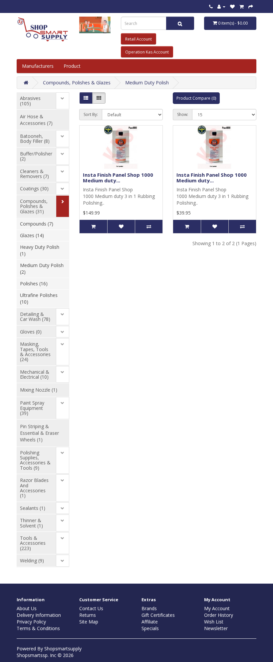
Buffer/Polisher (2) (36, 156)
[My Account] (221, 6)
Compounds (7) (36, 224)
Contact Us (91, 608)
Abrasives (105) (30, 100)
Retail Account (138, 39)
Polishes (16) (34, 283)
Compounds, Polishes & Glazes (77, 82)
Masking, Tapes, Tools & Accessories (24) (35, 351)
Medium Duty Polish (147, 82)
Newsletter (216, 628)
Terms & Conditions (38, 628)
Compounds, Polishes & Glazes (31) (34, 206)
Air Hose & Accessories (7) (36, 119)
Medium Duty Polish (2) (42, 268)
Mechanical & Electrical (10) (34, 374)
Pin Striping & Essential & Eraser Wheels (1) (39, 433)
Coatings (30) (34, 188)
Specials (150, 628)
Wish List (213, 621)
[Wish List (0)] (232, 6)
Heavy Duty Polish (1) (39, 250)
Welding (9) (32, 560)
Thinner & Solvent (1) (31, 522)
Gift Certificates (158, 615)
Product (73, 66)
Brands (149, 608)
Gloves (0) (31, 332)
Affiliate (149, 621)
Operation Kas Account (147, 52)
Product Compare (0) (196, 98)
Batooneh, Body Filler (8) (35, 138)
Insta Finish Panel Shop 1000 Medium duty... (118, 177)
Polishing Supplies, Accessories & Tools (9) (35, 460)
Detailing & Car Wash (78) (35, 316)
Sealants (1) (32, 508)
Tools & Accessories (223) (33, 543)
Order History (218, 615)
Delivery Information (39, 615)
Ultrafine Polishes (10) (39, 298)
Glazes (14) (32, 235)
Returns (87, 615)
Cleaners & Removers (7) (34, 173)
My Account (217, 608)
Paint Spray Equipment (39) (32, 408)
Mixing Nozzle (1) (38, 390)
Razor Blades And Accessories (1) (34, 488)
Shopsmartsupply (63, 648)
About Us (27, 608)
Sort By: (91, 114)
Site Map (88, 621)
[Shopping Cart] (241, 6)
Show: (182, 114)
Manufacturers (38, 66)
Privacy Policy (31, 621)
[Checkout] (250, 6)
